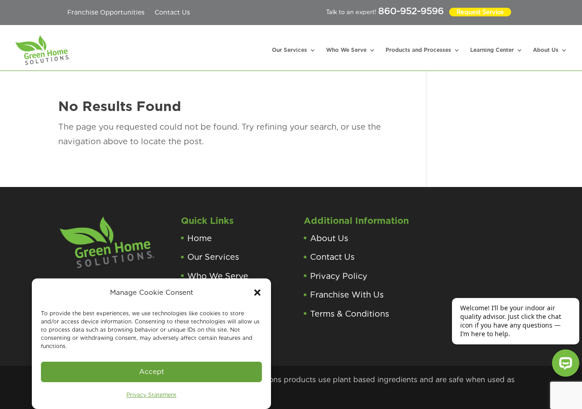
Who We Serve (346, 49)
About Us (545, 49)
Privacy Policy (338, 276)
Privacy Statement (151, 394)
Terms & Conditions (349, 313)
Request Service (480, 12)
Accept (151, 372)
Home (199, 238)
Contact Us (172, 12)
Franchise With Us (347, 294)
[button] (257, 292)
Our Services (289, 49)
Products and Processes (418, 49)
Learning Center (492, 49)
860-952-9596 (411, 10)
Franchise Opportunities (106, 12)
